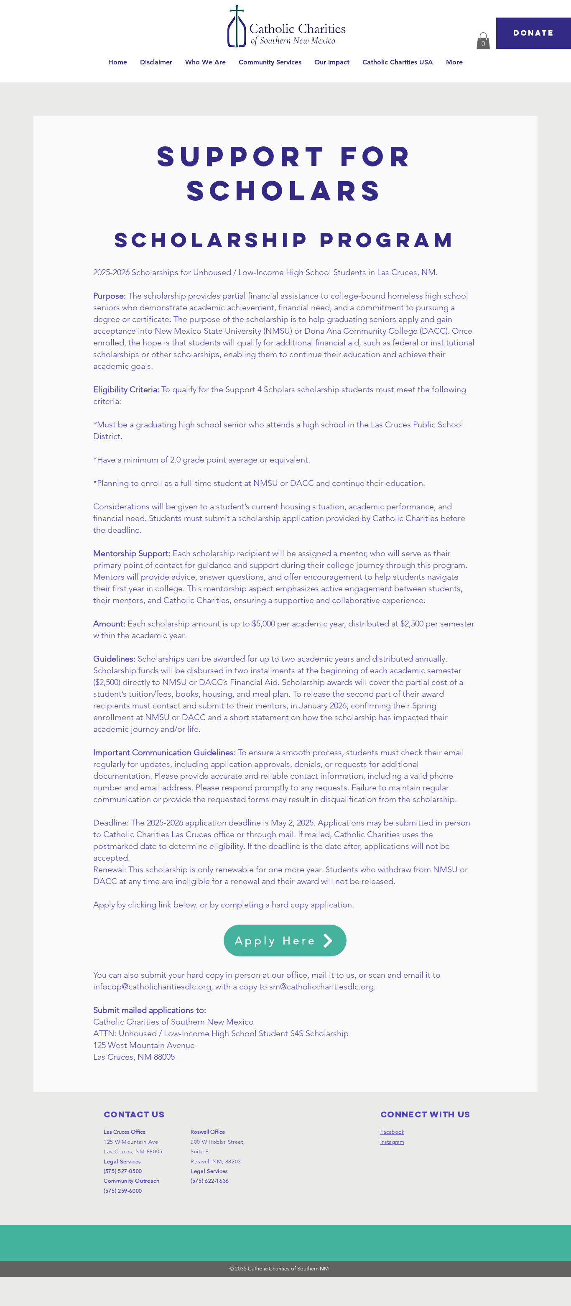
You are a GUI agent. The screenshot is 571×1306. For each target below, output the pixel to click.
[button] (205, 62)
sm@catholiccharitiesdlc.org (321, 986)
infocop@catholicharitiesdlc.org (152, 986)
